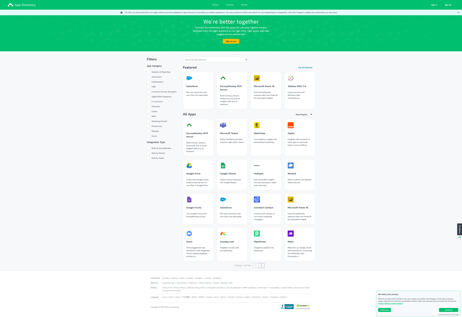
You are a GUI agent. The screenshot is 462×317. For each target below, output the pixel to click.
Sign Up (448, 5)
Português (274, 297)
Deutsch (266, 297)
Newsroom (193, 283)
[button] (459, 231)
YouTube (208, 278)
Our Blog (165, 278)
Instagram (199, 278)
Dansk (216, 297)
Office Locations (205, 283)
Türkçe (177, 297)
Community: (155, 278)
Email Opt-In (263, 288)
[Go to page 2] (261, 265)
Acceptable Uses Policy (216, 288)
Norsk (171, 297)
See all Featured (305, 67)
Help (230, 283)
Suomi (164, 297)
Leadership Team (168, 283)
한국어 (194, 297)
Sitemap (224, 283)
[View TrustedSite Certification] (303, 309)
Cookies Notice (396, 303)
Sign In (434, 5)
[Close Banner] (458, 12)
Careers (216, 283)
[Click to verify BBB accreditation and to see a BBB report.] (286, 309)
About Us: (154, 283)
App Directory (182, 283)
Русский (231, 297)
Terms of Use (167, 288)
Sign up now (231, 41)
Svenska (209, 297)
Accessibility (274, 288)
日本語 (201, 297)
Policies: (154, 288)
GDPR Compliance (250, 288)
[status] (231, 12)
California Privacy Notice (196, 288)
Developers (217, 278)
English (247, 297)
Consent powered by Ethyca (447, 314)
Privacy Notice (384, 303)
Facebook (174, 278)
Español (283, 297)
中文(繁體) (186, 297)
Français (239, 297)
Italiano (223, 297)
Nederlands (256, 297)
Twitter (182, 278)
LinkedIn (190, 278)
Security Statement (234, 288)
